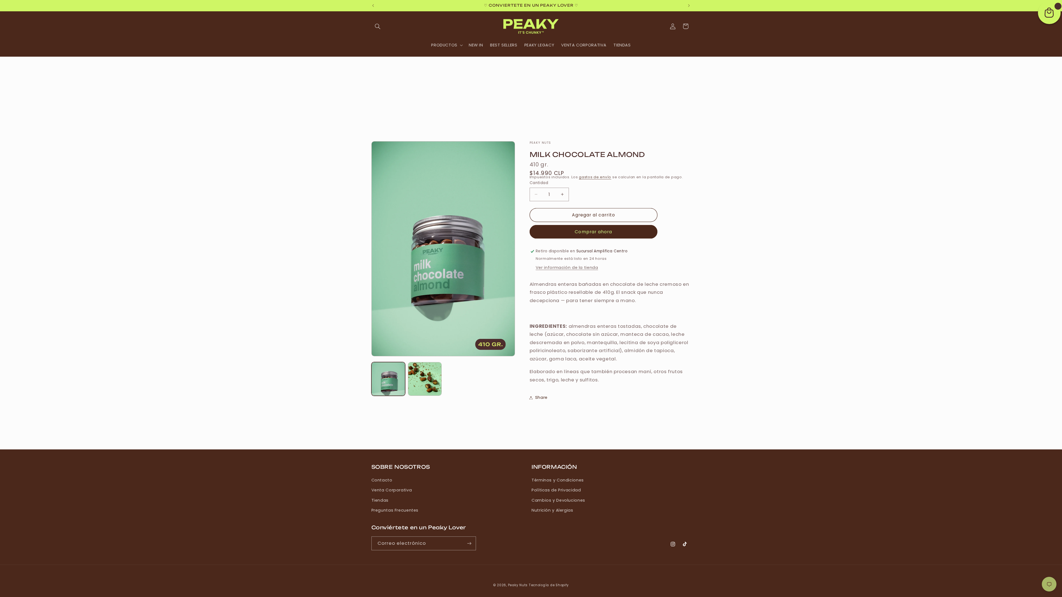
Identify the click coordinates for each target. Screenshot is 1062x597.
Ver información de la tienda (567, 267)
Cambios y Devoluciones (558, 500)
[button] (377, 26)
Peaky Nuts (518, 585)
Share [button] (541, 397)
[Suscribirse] (469, 543)
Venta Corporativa (391, 490)
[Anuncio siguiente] (689, 5)
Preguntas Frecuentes (395, 510)
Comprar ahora (593, 231)
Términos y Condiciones (558, 480)
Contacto (381, 480)
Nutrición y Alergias (552, 510)
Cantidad (539, 182)
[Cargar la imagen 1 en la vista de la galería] (388, 379)
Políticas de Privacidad (556, 490)
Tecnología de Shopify (549, 585)
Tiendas (380, 500)
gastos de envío (595, 177)
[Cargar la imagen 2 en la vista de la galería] (425, 379)
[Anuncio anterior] (373, 5)
